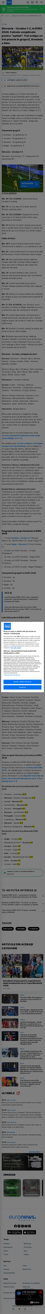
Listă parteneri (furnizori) (11, 675)
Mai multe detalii (15, 648)
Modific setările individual (22, 682)
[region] (22, 657)
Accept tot (22, 687)
